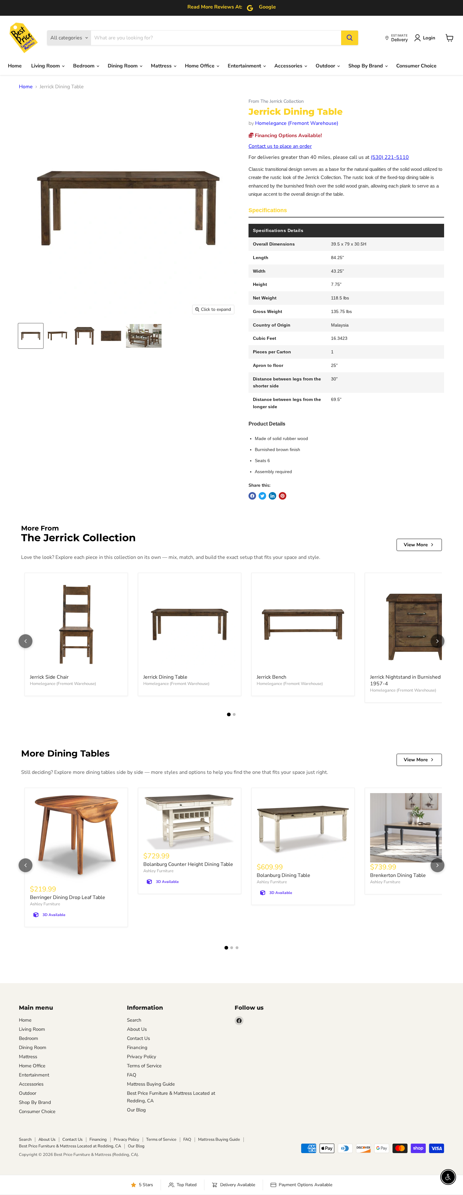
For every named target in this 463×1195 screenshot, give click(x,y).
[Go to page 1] (229, 714)
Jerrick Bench (271, 677)
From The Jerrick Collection (276, 101)
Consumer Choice (416, 65)
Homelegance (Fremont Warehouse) (296, 123)
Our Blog (136, 1110)
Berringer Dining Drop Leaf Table (67, 897)
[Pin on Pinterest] (282, 496)
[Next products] (437, 641)
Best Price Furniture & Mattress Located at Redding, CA (70, 1146)
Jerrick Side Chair (49, 677)
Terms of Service (144, 1066)
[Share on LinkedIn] (272, 496)
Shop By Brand (366, 65)
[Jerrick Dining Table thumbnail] (30, 335)
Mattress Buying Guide (151, 1084)
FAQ (131, 1075)
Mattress (162, 65)
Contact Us (138, 1038)
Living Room (46, 65)
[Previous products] (25, 641)
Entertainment (245, 65)
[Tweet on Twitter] (262, 496)
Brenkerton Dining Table (398, 875)
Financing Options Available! (288, 135)
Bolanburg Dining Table (283, 875)
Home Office (200, 65)
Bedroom (84, 65)
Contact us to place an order (280, 146)
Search (134, 1020)
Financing (137, 1047)
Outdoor (326, 65)
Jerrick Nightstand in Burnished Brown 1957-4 (413, 680)
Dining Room (123, 65)
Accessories (289, 65)
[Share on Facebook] (252, 496)
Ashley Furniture (45, 904)
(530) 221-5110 (390, 157)
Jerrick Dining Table (165, 677)
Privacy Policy (141, 1056)
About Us (137, 1029)
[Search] (349, 38)
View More (416, 545)
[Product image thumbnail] (57, 335)
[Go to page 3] (237, 947)
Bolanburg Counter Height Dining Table (188, 864)
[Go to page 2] (234, 714)
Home (15, 65)
